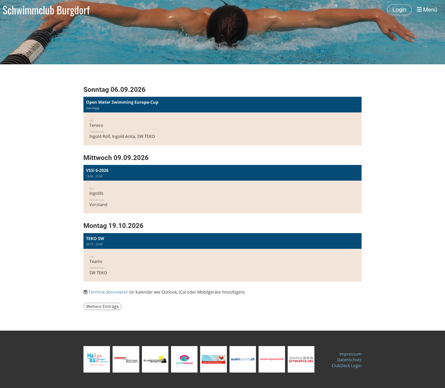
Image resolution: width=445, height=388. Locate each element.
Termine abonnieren (109, 292)
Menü (429, 9)
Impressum (350, 354)
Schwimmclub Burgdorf (46, 10)
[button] (222, 121)
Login (399, 9)
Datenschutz (349, 360)
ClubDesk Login (347, 365)
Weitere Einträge (102, 306)
